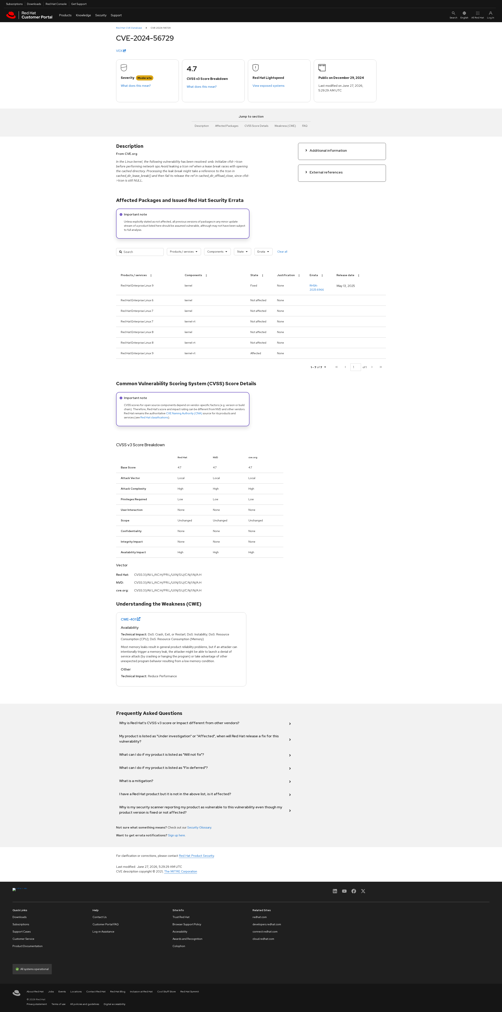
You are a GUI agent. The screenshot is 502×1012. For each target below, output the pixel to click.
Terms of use (58, 1004)
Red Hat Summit (189, 991)
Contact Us (99, 917)
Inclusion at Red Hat (141, 991)
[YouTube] (344, 892)
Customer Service (23, 939)
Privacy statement (37, 1004)
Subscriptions (14, 4)
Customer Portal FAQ (106, 924)
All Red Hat (477, 17)
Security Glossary (199, 827)
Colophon (179, 946)
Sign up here (176, 835)
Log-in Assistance (103, 931)
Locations (76, 991)
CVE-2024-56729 (161, 27)
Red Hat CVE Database (129, 27)
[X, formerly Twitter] (363, 892)
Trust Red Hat (181, 917)
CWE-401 (128, 619)
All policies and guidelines (84, 1004)
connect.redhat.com (265, 931)
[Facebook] (353, 892)
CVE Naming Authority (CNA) (184, 413)
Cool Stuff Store (166, 991)
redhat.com (260, 917)
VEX (119, 51)
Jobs (51, 991)
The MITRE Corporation (180, 871)
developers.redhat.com (267, 924)
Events (62, 991)
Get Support (78, 4)
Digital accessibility (114, 1004)
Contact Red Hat (95, 991)
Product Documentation (28, 946)
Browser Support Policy (187, 924)
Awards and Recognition (187, 939)
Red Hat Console (56, 4)
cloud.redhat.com (263, 939)
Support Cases (22, 931)
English (464, 17)
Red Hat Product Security (196, 856)
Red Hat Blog (117, 991)
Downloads (34, 4)
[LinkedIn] (335, 892)
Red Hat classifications (154, 417)
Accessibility (180, 931)
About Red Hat (35, 991)
